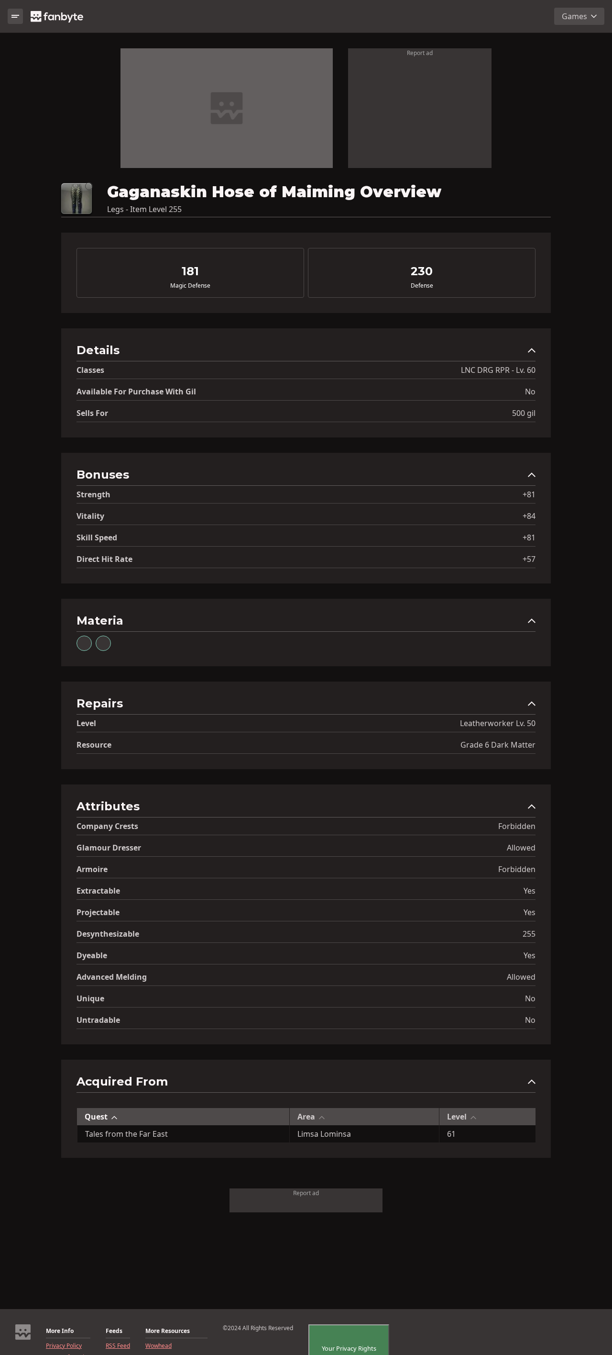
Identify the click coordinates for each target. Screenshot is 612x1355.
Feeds (114, 1331)
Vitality (90, 516)
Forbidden (517, 826)
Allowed (521, 847)
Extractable (98, 891)
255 (529, 934)
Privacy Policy (64, 1346)
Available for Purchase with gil (136, 391)
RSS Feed (118, 1346)
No (530, 391)
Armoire (92, 869)
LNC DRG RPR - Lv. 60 (498, 370)
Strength (93, 494)
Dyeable (91, 955)
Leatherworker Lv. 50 (498, 723)
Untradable (98, 1020)
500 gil (524, 413)
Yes (530, 891)
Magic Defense (190, 286)
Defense (422, 286)
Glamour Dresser (108, 847)
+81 (529, 494)
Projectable (98, 912)
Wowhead (158, 1346)
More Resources (167, 1331)
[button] (306, 352)
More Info (60, 1331)
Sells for (92, 413)
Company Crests (107, 826)
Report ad (420, 53)
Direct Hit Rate (104, 559)
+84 (529, 516)
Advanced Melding (111, 977)
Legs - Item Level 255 (144, 209)
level (86, 723)
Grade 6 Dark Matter (498, 745)
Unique (90, 998)
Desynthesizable (107, 934)
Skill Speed (96, 537)
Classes (90, 370)
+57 (529, 559)
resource (93, 745)
